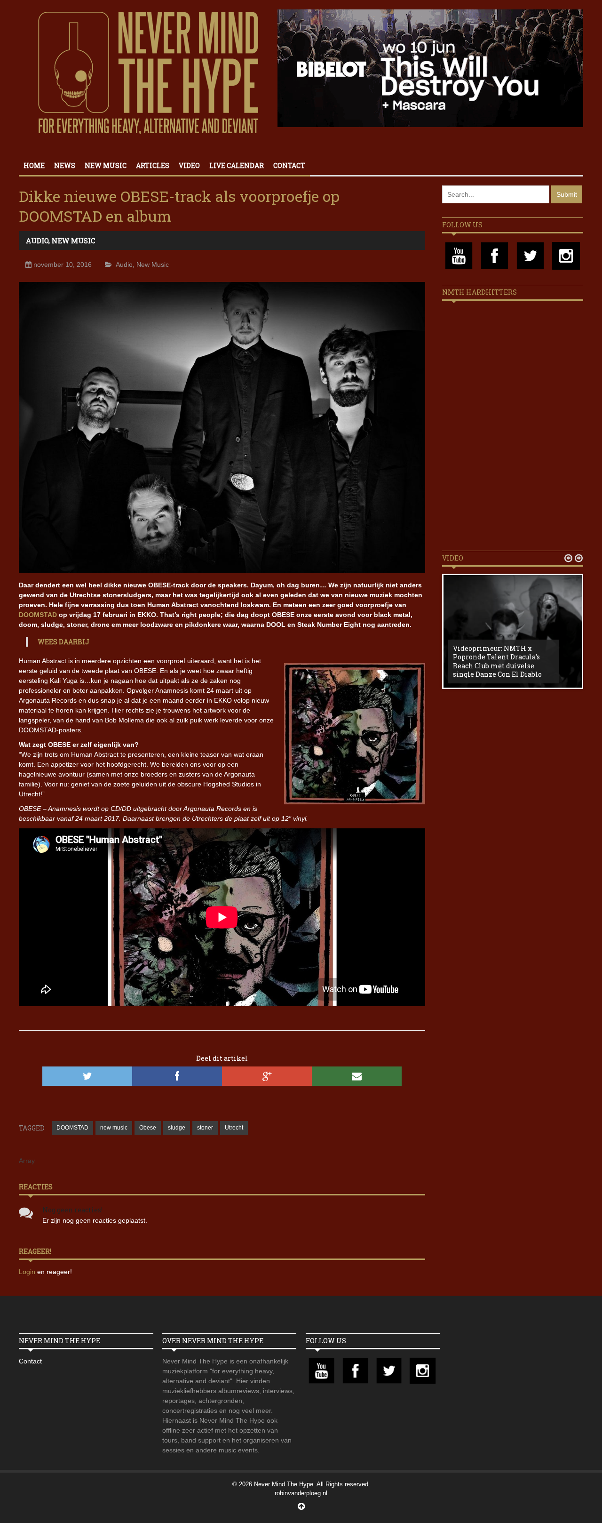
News (64, 165)
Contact (289, 165)
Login (28, 1271)
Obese (147, 1127)
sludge (176, 1127)
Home (34, 165)
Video (189, 165)
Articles (152, 165)
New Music (106, 165)
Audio (37, 240)
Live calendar (236, 165)
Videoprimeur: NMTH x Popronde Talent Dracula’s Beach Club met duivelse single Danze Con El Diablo (497, 661)
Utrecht (234, 1127)
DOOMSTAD (38, 614)
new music (113, 1127)
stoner (205, 1127)
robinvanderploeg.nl (301, 1493)
